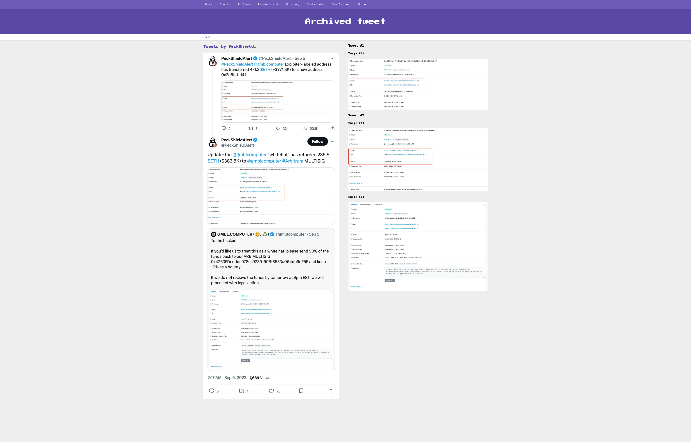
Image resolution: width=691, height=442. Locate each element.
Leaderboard (268, 4)
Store (361, 4)
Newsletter (341, 4)
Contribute (316, 4)
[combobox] (225, 4)
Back (208, 37)
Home (208, 4)
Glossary (292, 4)
